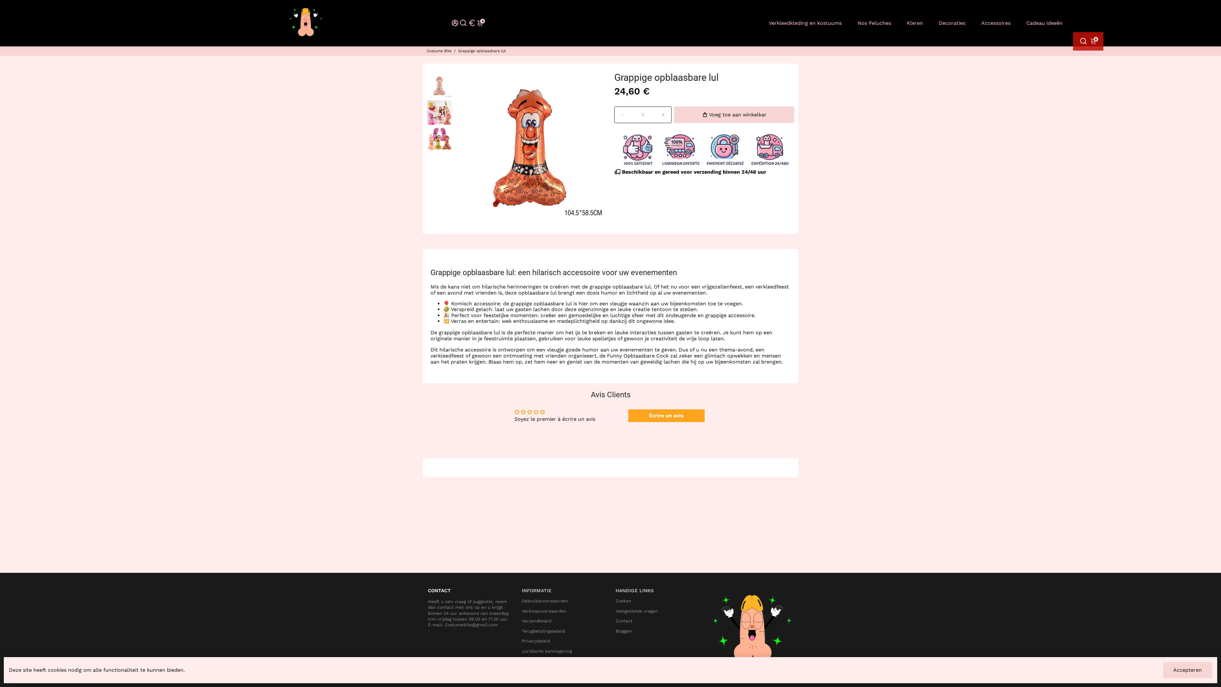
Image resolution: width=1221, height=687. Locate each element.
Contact (624, 621)
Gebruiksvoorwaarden (545, 601)
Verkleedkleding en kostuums (805, 23)
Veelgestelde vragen (637, 611)
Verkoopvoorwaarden (544, 611)
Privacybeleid (536, 641)
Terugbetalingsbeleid (543, 631)
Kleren (915, 23)
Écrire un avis (666, 416)
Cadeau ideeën (1044, 23)
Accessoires (996, 23)
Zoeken (623, 601)
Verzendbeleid (536, 621)
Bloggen (624, 631)
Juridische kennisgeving (547, 651)
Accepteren (1187, 670)
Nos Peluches (874, 23)
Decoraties (952, 23)
